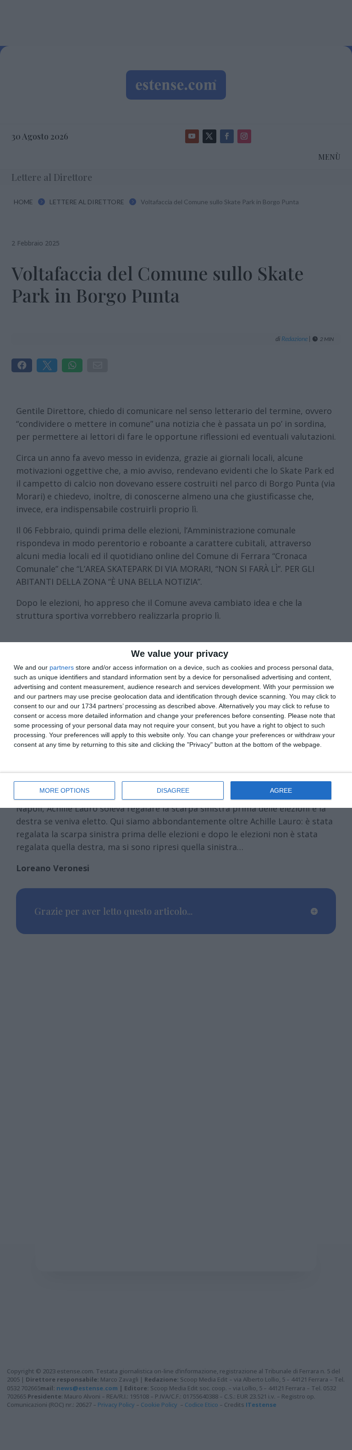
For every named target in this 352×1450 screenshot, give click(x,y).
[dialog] (176, 725)
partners (62, 667)
